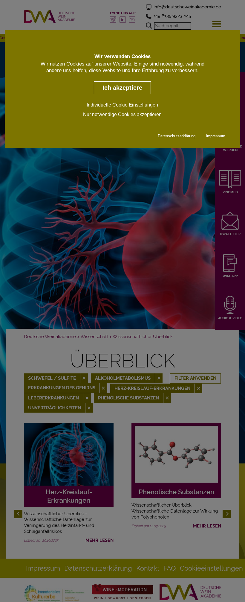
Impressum (215, 136)
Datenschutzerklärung (176, 136)
